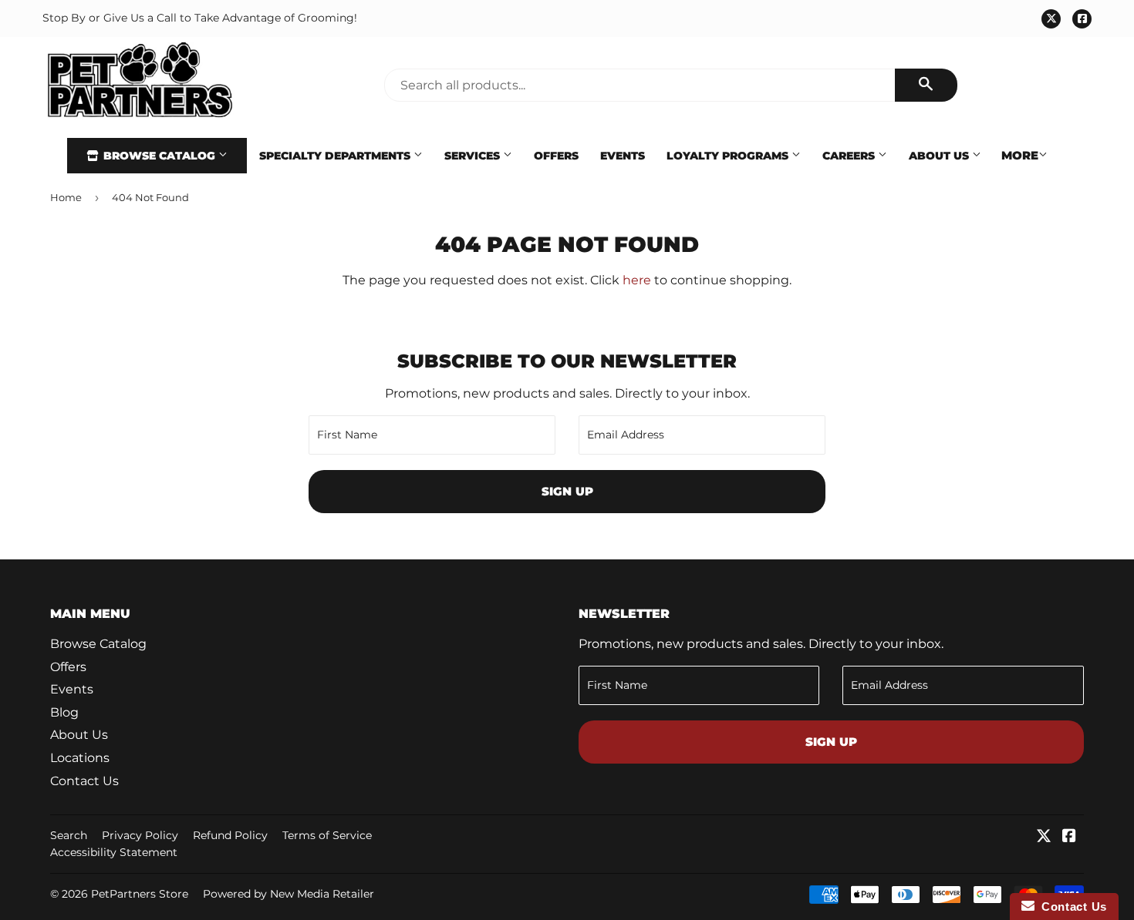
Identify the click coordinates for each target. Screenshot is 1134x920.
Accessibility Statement (113, 852)
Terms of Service (327, 835)
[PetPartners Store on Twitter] (1043, 837)
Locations (80, 757)
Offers (556, 155)
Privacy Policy (140, 835)
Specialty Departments (336, 155)
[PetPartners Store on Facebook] (1069, 837)
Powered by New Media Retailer (288, 894)
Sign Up (567, 491)
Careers (850, 155)
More (1019, 155)
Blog (64, 712)
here (637, 280)
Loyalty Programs (729, 155)
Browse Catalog (159, 155)
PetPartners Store (139, 894)
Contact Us (84, 781)
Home (66, 197)
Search (68, 835)
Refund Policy (230, 835)
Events (622, 155)
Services (473, 155)
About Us (940, 155)
